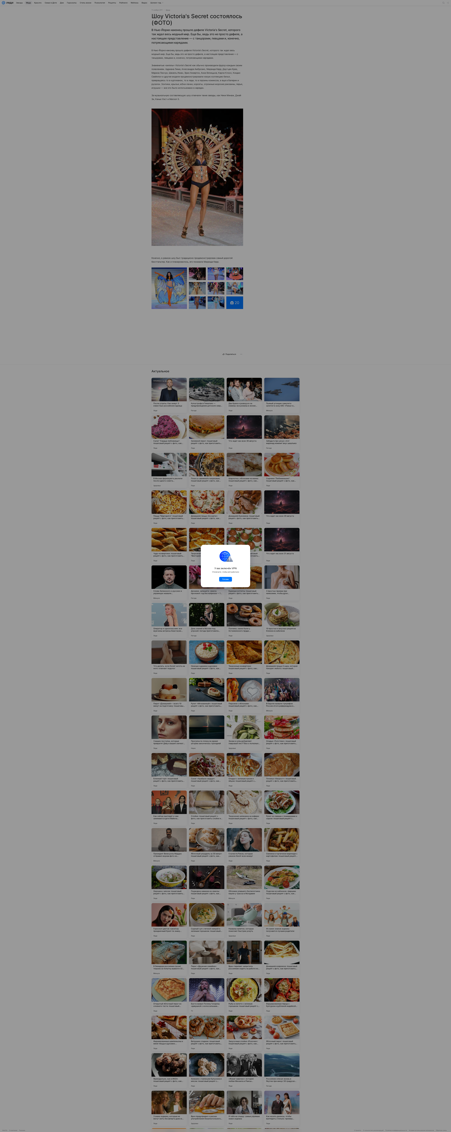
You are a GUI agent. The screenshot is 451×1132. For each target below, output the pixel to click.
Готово (225, 579)
